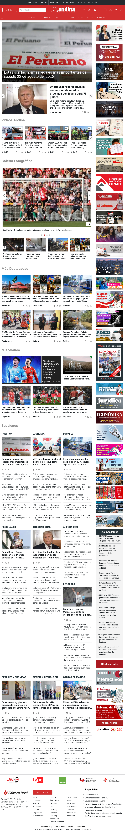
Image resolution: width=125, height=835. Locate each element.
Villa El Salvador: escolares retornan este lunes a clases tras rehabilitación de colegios (77, 489)
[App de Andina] (109, 217)
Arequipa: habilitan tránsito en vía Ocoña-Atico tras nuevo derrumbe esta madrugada (16, 602)
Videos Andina (13, 120)
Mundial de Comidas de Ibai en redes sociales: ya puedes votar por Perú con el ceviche (46, 732)
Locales (36, 812)
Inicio (35, 800)
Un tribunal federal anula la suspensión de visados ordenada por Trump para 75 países (46, 558)
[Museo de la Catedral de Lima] (109, 478)
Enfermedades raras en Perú (96, 800)
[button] (3, 96)
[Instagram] (105, 9)
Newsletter (101, 18)
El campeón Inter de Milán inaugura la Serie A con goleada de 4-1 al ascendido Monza (77, 629)
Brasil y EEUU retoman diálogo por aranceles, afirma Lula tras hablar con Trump (58, 146)
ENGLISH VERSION (42, 795)
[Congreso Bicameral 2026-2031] (109, 109)
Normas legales (68, 2)
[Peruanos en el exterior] (109, 389)
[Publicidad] (109, 52)
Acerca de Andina (59, 829)
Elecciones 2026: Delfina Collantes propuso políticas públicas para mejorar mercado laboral (77, 537)
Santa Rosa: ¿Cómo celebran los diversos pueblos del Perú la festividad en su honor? (14, 558)
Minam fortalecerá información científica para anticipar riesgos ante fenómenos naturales (76, 742)
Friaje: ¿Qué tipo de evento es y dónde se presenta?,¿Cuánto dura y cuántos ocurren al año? (76, 722)
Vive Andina (92, 2)
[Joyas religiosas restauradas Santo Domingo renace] (109, 266)
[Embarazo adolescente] (109, 318)
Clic (51, 809)
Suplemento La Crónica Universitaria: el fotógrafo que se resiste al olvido (16, 763)
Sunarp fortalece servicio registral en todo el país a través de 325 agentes (46, 519)
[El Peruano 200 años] (109, 164)
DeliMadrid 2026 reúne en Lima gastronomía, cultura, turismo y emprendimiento (76, 519)
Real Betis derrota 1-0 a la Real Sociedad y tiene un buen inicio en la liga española (76, 670)
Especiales (54, 2)
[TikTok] (121, 9)
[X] (89, 9)
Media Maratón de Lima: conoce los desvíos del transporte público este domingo (77, 509)
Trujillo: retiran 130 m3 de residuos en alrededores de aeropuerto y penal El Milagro (14, 582)
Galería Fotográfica (16, 161)
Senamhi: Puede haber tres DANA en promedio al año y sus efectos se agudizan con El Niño (77, 763)
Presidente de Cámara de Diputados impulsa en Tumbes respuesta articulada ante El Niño (16, 489)
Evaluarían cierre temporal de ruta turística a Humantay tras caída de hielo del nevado (14, 592)
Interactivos (72, 809)
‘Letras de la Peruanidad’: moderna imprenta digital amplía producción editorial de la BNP (46, 336)
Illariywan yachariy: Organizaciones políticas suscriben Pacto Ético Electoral (34, 146)
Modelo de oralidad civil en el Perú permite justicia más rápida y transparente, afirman (16, 478)
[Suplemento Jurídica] (109, 403)
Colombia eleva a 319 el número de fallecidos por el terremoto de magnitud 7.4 (47, 592)
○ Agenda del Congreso (104, 715)
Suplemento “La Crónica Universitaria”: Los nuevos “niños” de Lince (16, 752)
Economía (37, 809)
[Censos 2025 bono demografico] (109, 71)
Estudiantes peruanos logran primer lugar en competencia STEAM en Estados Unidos (45, 742)
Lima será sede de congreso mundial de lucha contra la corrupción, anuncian (14, 499)
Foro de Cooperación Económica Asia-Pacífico (104, 806)
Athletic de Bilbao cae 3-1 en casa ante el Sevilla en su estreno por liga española (75, 649)
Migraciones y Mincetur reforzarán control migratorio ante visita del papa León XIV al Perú (76, 500)
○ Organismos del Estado (104, 713)
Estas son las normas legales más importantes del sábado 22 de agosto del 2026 (45, 74)
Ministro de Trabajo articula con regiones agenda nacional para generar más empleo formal (107, 612)
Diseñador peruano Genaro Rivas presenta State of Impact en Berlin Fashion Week (15, 732)
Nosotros (71, 818)
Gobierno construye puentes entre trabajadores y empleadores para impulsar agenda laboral (45, 480)
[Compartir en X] (85, 108)
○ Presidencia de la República (105, 711)
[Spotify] (115, 9)
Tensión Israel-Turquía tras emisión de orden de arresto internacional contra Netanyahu (46, 582)
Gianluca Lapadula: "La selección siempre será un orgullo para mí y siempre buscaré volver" (75, 413)
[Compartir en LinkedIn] (88, 108)
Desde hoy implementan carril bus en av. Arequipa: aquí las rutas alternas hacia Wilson (76, 300)
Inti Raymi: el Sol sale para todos (98, 818)
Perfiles (44, 2)
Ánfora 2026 (55, 803)
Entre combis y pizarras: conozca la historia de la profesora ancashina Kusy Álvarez (15, 708)
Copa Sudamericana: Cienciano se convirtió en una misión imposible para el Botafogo (16, 411)
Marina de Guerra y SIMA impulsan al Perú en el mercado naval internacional (12, 146)
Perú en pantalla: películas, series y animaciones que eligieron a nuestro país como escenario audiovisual (79, 262)
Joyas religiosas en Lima (95, 803)
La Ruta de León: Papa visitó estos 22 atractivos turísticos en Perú (77, 381)
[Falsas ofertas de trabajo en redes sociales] (109, 507)
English (9, 10)
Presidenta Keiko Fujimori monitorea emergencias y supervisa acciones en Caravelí (81, 147)
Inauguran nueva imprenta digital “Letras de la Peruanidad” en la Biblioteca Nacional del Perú (36, 262)
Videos (80, 18)
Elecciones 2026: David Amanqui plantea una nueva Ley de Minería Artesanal (77, 576)
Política (36, 806)
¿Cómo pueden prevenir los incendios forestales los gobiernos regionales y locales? (77, 752)
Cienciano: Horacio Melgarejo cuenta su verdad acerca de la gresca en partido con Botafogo (77, 615)
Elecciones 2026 (91, 797)
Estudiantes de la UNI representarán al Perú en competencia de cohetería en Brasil (46, 708)
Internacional (38, 818)
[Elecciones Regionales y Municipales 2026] (109, 90)
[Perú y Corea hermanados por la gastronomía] (109, 450)
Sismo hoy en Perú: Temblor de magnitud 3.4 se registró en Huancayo (109, 575)
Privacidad (81, 829)
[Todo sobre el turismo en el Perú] (109, 283)
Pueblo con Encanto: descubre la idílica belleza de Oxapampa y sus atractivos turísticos (16, 300)
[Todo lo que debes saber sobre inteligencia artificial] (109, 433)
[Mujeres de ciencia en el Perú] (109, 299)
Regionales (37, 815)
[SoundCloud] (110, 9)
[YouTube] (100, 9)
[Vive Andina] (109, 234)
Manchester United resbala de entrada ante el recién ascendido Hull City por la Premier (77, 659)
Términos (71, 829)
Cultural (53, 800)
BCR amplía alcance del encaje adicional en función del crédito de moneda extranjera (46, 509)
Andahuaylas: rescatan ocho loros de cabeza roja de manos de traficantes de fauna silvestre (77, 732)
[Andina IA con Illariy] (109, 201)
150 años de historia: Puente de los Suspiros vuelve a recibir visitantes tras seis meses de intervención (12, 262)
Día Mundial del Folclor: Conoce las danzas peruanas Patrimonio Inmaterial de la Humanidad (16, 336)
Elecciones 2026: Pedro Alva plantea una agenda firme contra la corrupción (77, 546)
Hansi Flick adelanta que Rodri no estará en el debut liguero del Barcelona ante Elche (77, 639)
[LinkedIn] (94, 9)
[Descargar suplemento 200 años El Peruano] (109, 127)
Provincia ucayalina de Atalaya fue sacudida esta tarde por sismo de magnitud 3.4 (15, 571)
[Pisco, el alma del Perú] (109, 334)
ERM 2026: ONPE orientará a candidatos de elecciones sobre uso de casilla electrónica (16, 509)
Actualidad (45, 17)
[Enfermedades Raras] (109, 146)
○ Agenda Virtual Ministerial (105, 717)
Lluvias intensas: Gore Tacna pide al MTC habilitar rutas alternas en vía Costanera (14, 613)
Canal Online (69, 18)
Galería (57, 18)
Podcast (90, 18)
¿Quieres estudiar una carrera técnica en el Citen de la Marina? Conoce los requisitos (69, 90)
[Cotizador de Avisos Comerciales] (109, 695)
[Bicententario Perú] (109, 492)
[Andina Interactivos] (109, 677)
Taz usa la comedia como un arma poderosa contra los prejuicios (14, 742)
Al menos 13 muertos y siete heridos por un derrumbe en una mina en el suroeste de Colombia (46, 614)
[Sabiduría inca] (109, 521)
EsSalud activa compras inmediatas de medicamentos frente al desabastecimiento (76, 478)
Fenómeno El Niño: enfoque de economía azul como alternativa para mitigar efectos (47, 489)
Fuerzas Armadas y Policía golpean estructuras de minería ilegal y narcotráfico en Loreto (77, 336)
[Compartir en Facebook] (82, 108)
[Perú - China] (109, 726)
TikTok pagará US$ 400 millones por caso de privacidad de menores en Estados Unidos (46, 571)
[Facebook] (84, 9)
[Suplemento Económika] (109, 417)
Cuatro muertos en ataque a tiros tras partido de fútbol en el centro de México (46, 602)
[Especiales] (109, 664)
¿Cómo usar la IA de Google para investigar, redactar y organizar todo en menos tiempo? (45, 723)
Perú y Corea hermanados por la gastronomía (103, 815)
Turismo (81, 2)
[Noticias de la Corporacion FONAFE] (109, 182)
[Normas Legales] (109, 250)
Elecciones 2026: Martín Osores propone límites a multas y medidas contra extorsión (77, 566)
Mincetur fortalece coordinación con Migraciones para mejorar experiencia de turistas (46, 499)
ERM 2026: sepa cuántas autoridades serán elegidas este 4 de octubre (16, 519)
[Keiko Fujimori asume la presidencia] (109, 33)
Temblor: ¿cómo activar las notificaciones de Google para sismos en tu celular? (46, 752)
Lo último (32, 18)
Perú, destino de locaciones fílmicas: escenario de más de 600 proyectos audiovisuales (45, 300)
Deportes (53, 806)
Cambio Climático (57, 824)
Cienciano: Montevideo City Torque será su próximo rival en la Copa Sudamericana (46, 411)
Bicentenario (32, 2)
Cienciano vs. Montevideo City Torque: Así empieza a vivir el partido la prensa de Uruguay (51, 371)
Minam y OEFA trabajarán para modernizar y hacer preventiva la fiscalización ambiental (76, 708)
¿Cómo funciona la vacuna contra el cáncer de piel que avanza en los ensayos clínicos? (46, 763)
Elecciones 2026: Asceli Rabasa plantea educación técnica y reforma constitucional (77, 556)
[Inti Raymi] (109, 464)
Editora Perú (46, 829)
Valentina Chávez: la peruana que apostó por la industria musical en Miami (16, 722)
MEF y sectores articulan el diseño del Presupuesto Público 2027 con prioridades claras (46, 465)
